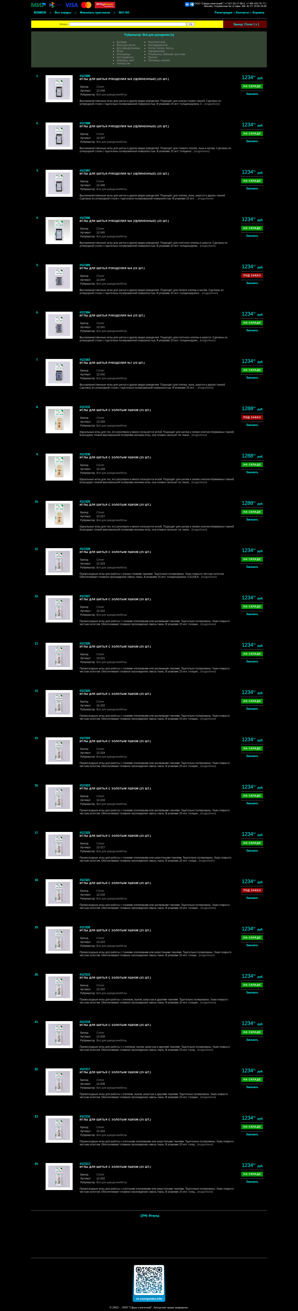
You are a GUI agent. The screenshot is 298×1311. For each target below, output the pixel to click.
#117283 (85, 359)
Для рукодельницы (128, 48)
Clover (100, 86)
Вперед (154, 1215)
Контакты (242, 12)
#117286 (85, 217)
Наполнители (156, 42)
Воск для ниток (126, 45)
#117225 (85, 690)
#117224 (85, 738)
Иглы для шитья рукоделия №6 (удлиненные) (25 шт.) (124, 221)
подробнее (212, 103)
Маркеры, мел (125, 60)
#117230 (85, 454)
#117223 (85, 785)
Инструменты (125, 57)
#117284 (85, 312)
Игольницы (123, 54)
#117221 (85, 880)
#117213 (85, 1163)
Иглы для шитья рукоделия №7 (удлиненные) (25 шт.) (124, 173)
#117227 (85, 596)
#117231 (85, 407)
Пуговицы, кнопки (159, 60)
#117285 (85, 265)
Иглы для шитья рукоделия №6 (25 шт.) (112, 315)
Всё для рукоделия (156, 34)
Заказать (252, 93)
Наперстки (123, 63)
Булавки (122, 42)
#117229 (85, 501)
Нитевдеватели (158, 45)
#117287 (85, 170)
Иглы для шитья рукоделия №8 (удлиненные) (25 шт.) (124, 126)
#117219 (85, 974)
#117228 (85, 549)
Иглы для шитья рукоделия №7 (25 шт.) (112, 362)
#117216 (85, 1116)
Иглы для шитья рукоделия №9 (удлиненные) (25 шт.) (124, 79)
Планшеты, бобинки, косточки (166, 54)
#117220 (85, 927)
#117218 (85, 1022)
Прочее (153, 57)
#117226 (85, 643)
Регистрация (223, 12)
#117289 (85, 76)
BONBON (40, 12)
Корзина (258, 12)
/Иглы (123, 94)
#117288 (85, 123)
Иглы (120, 51)
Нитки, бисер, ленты (160, 48)
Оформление (156, 51)
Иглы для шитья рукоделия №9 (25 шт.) (112, 268)
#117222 (85, 832)
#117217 (85, 1069)
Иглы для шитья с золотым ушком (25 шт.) (115, 410)
